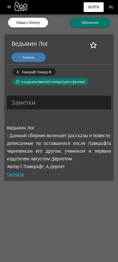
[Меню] (9, 7)
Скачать (15, 174)
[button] (59, 102)
